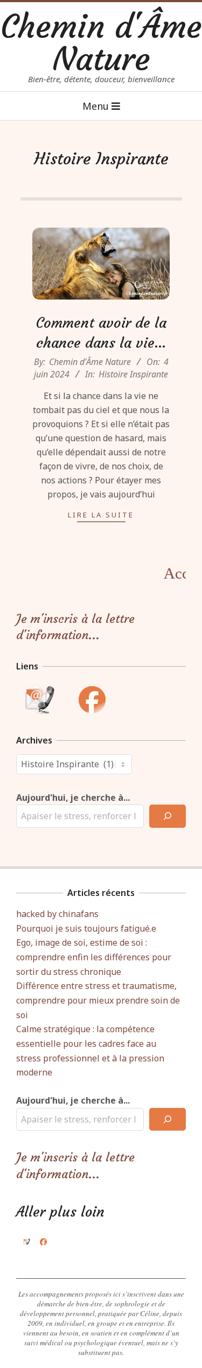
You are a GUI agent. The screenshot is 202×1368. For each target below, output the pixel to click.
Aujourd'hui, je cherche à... (73, 797)
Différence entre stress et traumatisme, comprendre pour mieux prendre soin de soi (98, 1000)
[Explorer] (167, 816)
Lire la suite (101, 515)
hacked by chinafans (57, 914)
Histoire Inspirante (133, 374)
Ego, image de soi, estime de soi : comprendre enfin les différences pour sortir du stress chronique (93, 957)
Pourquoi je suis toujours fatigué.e (86, 928)
